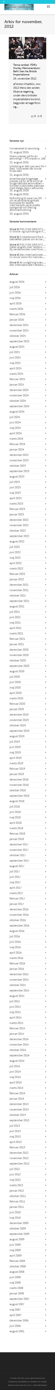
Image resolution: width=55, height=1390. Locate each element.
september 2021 (19, 601)
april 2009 (16, 1256)
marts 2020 (16, 698)
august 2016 (17, 931)
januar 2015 (17, 1034)
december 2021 (19, 585)
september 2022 (19, 536)
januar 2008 (17, 1293)
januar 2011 (17, 1207)
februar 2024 (17, 444)
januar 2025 (17, 385)
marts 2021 (16, 633)
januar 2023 (17, 514)
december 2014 (19, 1039)
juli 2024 (15, 417)
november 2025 (19, 330)
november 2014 (19, 1045)
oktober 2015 (18, 985)
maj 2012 (15, 1180)
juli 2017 (15, 871)
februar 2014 (17, 1093)
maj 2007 (15, 1310)
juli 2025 (15, 352)
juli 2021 (15, 612)
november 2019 (19, 720)
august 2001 (17, 1331)
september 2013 (19, 1120)
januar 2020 (17, 709)
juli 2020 (15, 677)
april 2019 (16, 758)
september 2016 (19, 926)
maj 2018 (15, 817)
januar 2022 (17, 579)
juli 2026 (15, 287)
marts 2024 (16, 439)
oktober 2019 (18, 725)
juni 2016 (15, 942)
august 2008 (17, 1272)
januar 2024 (17, 449)
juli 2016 (15, 936)
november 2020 (19, 655)
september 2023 (19, 471)
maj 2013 (15, 1137)
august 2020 (17, 671)
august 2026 (17, 282)
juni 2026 (15, 293)
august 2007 (17, 1304)
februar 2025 (17, 379)
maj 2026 (15, 298)
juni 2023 (15, 487)
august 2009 (17, 1239)
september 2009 (19, 1234)
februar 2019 (17, 769)
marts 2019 (16, 763)
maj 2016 (15, 947)
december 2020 (19, 650)
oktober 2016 (18, 920)
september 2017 (19, 861)
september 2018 (19, 796)
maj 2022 (15, 558)
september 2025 (19, 341)
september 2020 (19, 666)
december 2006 (19, 1320)
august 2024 (17, 412)
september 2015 (19, 990)
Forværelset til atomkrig (24, 148)
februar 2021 (17, 639)
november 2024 (19, 395)
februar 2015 (17, 1028)
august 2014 (17, 1061)
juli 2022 (15, 547)
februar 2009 (17, 1261)
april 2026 (16, 303)
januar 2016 (17, 969)
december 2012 (19, 1153)
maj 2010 (15, 1218)
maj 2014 (15, 1077)
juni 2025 (15, 358)
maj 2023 (15, 493)
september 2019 (19, 731)
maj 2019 (15, 752)
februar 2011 (17, 1201)
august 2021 (17, 606)
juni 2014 (15, 1072)
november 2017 (19, 850)
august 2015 (17, 996)
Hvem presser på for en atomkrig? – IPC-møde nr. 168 (27, 157)
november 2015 (19, 980)
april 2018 (16, 823)
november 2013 (19, 1109)
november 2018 (19, 785)
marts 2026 (16, 309)
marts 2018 (16, 828)
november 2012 (19, 1158)
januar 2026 (17, 320)
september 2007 (19, 1299)
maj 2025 (15, 363)
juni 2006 (15, 1326)
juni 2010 (15, 1212)
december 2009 (19, 1223)
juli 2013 (15, 1126)
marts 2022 (16, 569)
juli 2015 (15, 1001)
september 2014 (19, 1055)
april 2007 (16, 1315)
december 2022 (19, 520)
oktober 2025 (18, 336)
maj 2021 (15, 623)
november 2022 (19, 525)
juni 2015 (15, 1007)
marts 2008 (16, 1288)
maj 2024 (15, 428)
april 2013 (16, 1142)
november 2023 (19, 460)
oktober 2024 (18, 401)
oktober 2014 (18, 1050)
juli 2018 (15, 807)
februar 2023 (17, 509)
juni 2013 (15, 1131)
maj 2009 (15, 1250)
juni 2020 (15, 682)
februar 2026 (17, 314)
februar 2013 (17, 1147)
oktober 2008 (18, 1266)
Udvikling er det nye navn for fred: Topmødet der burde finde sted (27, 168)
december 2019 (19, 715)
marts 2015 (16, 1023)
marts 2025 (16, 374)
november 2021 (19, 590)
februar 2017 (17, 898)
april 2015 (16, 1018)
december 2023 (19, 455)
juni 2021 (15, 617)
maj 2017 (15, 882)
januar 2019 (17, 774)
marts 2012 (16, 1185)
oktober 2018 (18, 790)
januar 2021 (17, 644)
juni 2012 (15, 1174)
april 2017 (16, 888)
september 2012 (19, 1164)
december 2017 (19, 844)
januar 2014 (17, 1099)
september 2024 (19, 406)
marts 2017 (16, 893)
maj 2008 (15, 1283)
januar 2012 (17, 1191)
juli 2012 (15, 1169)
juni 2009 (15, 1245)
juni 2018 (15, 812)
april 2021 (16, 628)
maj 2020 (15, 688)
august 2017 (17, 866)
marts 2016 (16, 958)
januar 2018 (17, 839)
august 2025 (17, 347)
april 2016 (16, 953)
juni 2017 (15, 877)
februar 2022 (17, 574)
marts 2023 (16, 504)
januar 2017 (17, 904)
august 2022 (17, 541)
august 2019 (17, 736)
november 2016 (19, 915)
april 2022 (16, 563)
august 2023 (17, 477)
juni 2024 (15, 422)
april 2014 (16, 1082)
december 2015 (19, 974)
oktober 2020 (18, 660)
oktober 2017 (18, 855)
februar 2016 (17, 963)
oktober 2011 (18, 1196)
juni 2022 (15, 552)
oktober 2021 (18, 596)
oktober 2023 (18, 466)
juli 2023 (15, 482)
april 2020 (16, 693)
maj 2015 (15, 1012)
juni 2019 (15, 747)
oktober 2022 (18, 531)
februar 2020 (17, 704)
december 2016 (19, 909)
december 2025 (19, 325)
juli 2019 (15, 742)
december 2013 (19, 1104)
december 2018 (19, 779)
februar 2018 (17, 834)
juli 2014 (15, 1066)
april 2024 (16, 433)
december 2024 (19, 390)
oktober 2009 (18, 1228)
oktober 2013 (18, 1115)
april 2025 (16, 368)
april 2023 (16, 498)
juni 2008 (15, 1277)
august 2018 (17, 801)
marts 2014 (16, 1088)
